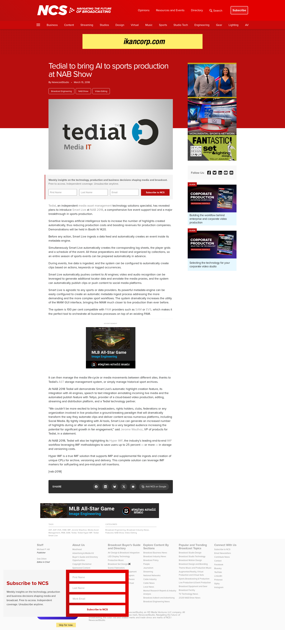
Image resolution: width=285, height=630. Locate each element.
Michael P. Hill (43, 549)
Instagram (218, 587)
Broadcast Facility (187, 590)
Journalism (148, 567)
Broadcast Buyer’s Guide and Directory (124, 546)
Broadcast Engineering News (156, 601)
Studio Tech (181, 25)
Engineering (201, 25)
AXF (55, 529)
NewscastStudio (60, 82)
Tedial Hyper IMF (85, 532)
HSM (64, 529)
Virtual (135, 25)
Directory (197, 10)
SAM (138, 309)
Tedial (52, 205)
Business (52, 25)
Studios (104, 25)
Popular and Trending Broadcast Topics (193, 546)
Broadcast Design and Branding (193, 563)
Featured (109, 532)
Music (148, 25)
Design (119, 25)
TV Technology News (188, 593)
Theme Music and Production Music (195, 567)
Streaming (86, 25)
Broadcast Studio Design (190, 552)
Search (217, 10)
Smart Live (79, 210)
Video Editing (101, 91)
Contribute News (222, 556)
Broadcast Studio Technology (192, 556)
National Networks (151, 575)
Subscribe (239, 10)
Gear (219, 25)
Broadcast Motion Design (190, 560)
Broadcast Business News (155, 552)
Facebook (218, 564)
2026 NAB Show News (189, 597)
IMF (169, 440)
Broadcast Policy (150, 560)
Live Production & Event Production (195, 582)
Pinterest (218, 579)
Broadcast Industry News (138, 529)
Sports (163, 25)
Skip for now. (66, 625)
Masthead (77, 549)
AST (61, 382)
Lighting (233, 25)
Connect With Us (225, 545)
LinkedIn (218, 575)
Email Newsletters (222, 553)
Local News (148, 586)
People (146, 563)
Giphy (217, 583)
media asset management (95, 205)
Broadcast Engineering (61, 91)
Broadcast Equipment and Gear (193, 586)
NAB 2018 (96, 210)
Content (69, 25)
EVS (148, 309)
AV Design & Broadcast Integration (124, 552)
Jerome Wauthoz (132, 429)
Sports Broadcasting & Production (194, 578)
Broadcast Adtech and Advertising (158, 597)
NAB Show (83, 91)
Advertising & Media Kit (83, 553)
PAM (108, 309)
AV (247, 25)
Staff (40, 545)
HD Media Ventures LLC (159, 612)
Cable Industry (150, 579)
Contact (218, 560)
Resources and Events (170, 10)
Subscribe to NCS (222, 549)
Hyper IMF (116, 440)
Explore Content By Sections (156, 546)
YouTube (218, 572)
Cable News (149, 582)
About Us (78, 545)
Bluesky (218, 568)
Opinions (143, 10)
